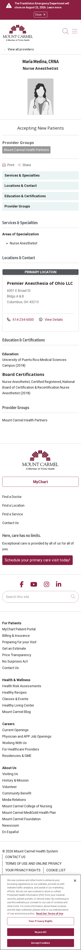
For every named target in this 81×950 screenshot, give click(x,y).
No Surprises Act (15, 661)
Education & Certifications (25, 196)
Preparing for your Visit (19, 642)
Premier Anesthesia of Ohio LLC (40, 283)
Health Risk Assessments (21, 686)
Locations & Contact (21, 186)
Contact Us (10, 523)
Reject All (40, 932)
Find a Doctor (12, 497)
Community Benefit (16, 793)
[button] (75, 29)
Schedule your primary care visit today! (37, 560)
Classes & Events (15, 699)
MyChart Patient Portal (19, 629)
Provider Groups (17, 206)
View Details (53, 320)
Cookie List (56, 870)
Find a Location (13, 505)
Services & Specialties (22, 175)
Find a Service (12, 514)
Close (38, 14)
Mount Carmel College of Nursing (27, 806)
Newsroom (10, 825)
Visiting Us (10, 774)
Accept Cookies (40, 942)
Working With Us (14, 743)
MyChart (40, 482)
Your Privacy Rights (22, 870)
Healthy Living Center (18, 705)
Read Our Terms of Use (49, 913)
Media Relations (14, 800)
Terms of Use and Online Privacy (33, 863)
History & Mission (15, 780)
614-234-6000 (23, 320)
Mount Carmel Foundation (21, 819)
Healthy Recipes (14, 692)
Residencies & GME (16, 756)
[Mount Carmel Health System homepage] (18, 40)
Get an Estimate (14, 648)
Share (26, 165)
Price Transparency (16, 655)
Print (10, 165)
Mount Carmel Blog (16, 712)
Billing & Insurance (16, 636)
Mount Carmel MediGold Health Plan (29, 813)
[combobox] (40, 597)
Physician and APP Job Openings (26, 736)
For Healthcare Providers (20, 749)
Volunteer (9, 787)
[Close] (75, 880)
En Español (10, 832)
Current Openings (15, 730)
